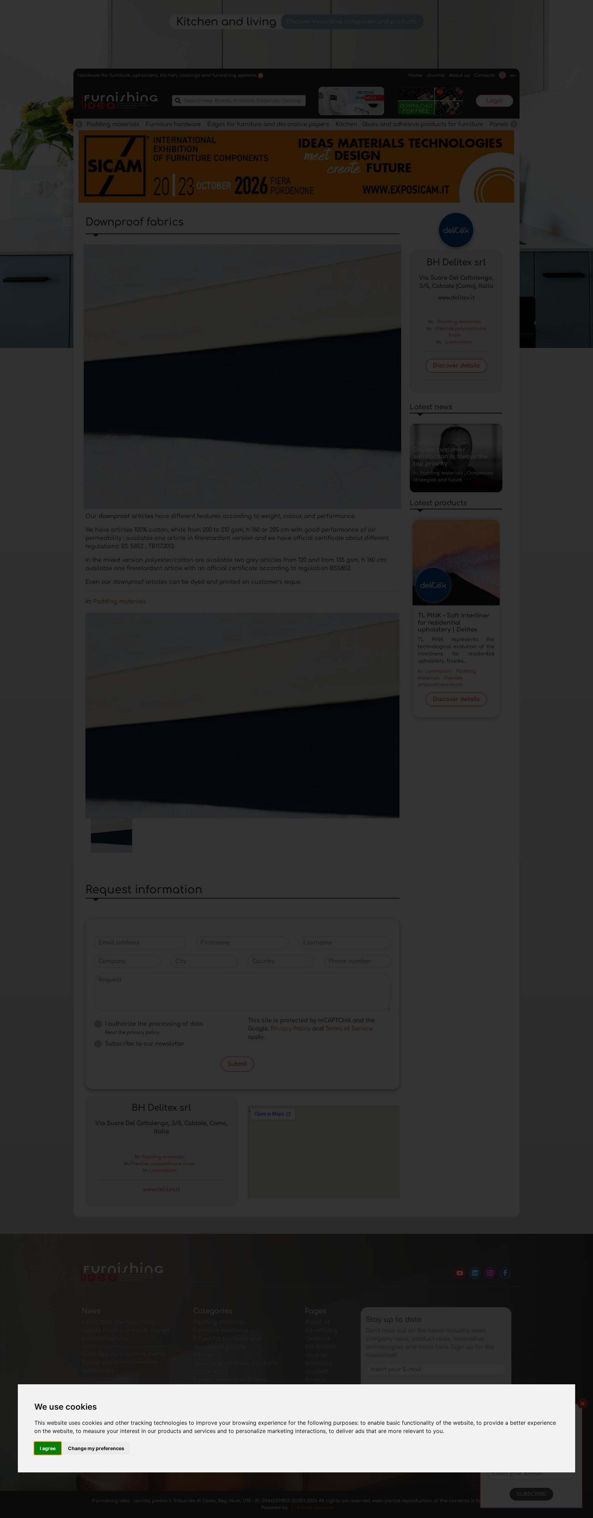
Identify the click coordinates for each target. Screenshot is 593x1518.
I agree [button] (48, 1448)
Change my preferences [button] (96, 1448)
